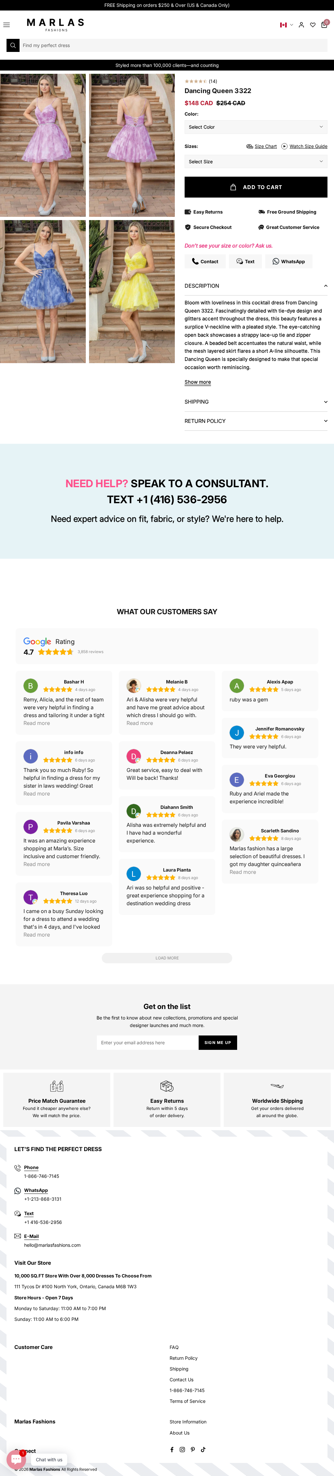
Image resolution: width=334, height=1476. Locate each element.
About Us (180, 1433)
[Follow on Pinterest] (193, 1449)
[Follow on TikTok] (203, 1449)
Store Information (188, 1421)
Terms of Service (187, 1401)
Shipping (179, 1369)
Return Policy (184, 1358)
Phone (31, 1167)
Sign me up (218, 1042)
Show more (198, 382)
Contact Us (181, 1379)
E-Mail (31, 1236)
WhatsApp (36, 1190)
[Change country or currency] (286, 25)
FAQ (174, 1347)
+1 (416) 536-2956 (181, 499)
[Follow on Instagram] (182, 1449)
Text (29, 1213)
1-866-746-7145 (187, 1390)
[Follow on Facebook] (172, 1449)
